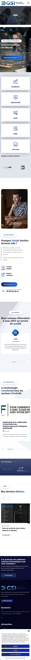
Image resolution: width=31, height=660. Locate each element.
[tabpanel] (15, 423)
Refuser (15, 650)
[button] (28, 631)
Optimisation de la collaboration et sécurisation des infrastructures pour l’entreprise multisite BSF (15, 425)
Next (28, 362)
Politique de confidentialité (19, 657)
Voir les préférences (15, 654)
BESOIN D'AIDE (11, 57)
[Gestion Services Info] (12, 3)
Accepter (15, 646)
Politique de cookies (9, 657)
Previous (3, 362)
